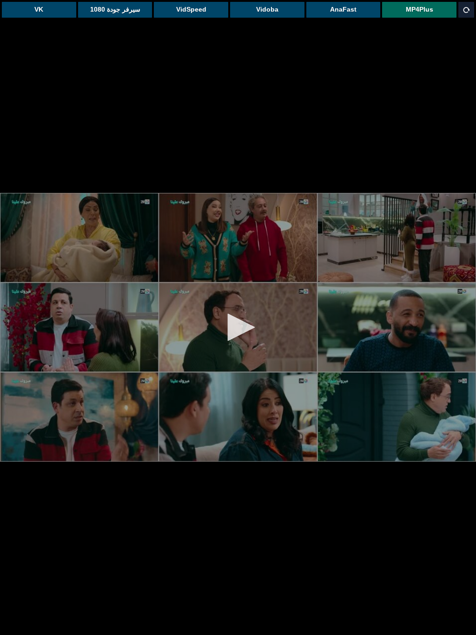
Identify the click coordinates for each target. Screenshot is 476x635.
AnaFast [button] (343, 9)
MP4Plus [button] (419, 9)
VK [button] (38, 9)
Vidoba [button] (267, 9)
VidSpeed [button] (191, 9)
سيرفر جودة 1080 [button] (115, 9)
